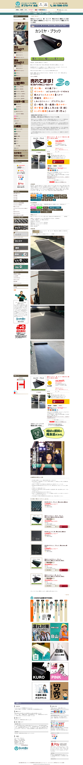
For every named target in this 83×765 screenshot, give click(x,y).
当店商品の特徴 (16, 191)
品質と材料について (17, 193)
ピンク (17, 116)
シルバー (17, 120)
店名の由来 (15, 281)
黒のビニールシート (19, 52)
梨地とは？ (15, 257)
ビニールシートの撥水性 (18, 204)
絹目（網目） (18, 136)
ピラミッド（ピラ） (19, 129)
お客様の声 (48, 13)
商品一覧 (36, 16)
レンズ (17, 148)
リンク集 (15, 285)
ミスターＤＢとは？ (17, 277)
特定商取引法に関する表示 (35, 762)
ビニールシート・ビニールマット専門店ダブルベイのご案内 (52, 762)
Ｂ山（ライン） (18, 131)
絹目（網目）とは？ (17, 250)
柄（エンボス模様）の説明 (18, 217)
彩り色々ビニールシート (20, 57)
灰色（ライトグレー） (19, 111)
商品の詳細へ (50, 519)
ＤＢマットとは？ (16, 279)
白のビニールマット (19, 68)
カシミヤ (17, 138)
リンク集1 (15, 287)
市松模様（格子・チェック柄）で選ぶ (20, 150)
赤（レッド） (18, 118)
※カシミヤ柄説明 (33, 76)
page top (67, 594)
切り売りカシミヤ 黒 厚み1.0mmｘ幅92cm (55, 531)
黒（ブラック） (18, 104)
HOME (32, 16)
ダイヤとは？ (16, 230)
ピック (17, 143)
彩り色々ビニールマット (20, 70)
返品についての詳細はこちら (60, 182)
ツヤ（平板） (18, 145)
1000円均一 (16, 158)
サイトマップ (54, 13)
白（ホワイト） (18, 106)
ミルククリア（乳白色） (20, 113)
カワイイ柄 (15, 198)
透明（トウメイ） (19, 123)
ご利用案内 (35, 13)
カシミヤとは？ (16, 243)
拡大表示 (39, 152)
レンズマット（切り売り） (20, 98)
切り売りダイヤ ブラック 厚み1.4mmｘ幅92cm (56, 502)
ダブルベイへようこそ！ (18, 283)
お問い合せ (41, 13)
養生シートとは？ (16, 206)
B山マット (17, 75)
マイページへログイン (26, 13)
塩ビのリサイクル (16, 211)
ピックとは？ (16, 224)
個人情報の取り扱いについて (24, 762)
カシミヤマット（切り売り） (21, 93)
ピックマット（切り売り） (20, 96)
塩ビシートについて (17, 213)
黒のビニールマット (19, 65)
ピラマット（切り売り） (20, 86)
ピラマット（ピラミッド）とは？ (19, 263)
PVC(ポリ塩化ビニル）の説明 (18, 215)
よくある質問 (16, 275)
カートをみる (17, 13)
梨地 (17, 133)
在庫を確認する (48, 505)
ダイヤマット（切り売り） (20, 91)
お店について (16, 272)
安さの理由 (15, 195)
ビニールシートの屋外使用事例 (19, 202)
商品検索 (16, 16)
